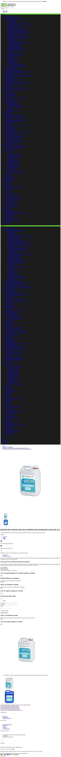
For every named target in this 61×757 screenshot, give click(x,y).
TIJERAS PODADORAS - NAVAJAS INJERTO (17, 28)
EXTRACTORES (8, 139)
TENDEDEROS (8, 164)
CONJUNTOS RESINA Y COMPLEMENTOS (17, 55)
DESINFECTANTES (9, 127)
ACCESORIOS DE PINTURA (11, 100)
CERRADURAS (8, 183)
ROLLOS (7, 118)
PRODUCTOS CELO (9, 192)
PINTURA (5, 89)
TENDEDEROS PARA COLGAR (14, 165)
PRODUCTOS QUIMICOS (10, 129)
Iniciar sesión (5, 10)
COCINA (7, 153)
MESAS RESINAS (11, 67)
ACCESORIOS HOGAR (10, 177)
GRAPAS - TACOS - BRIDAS (11, 198)
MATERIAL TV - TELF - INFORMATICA (13, 137)
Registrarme (5, 11)
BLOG (4, 442)
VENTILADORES (9, 86)
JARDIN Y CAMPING (7, 15)
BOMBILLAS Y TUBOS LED (11, 214)
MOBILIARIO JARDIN (12, 53)
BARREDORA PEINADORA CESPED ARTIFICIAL (18, 34)
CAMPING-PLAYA (9, 73)
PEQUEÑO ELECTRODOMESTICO (12, 162)
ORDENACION (8, 188)
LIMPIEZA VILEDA (9, 113)
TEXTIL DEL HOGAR (9, 179)
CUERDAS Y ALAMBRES (10, 202)
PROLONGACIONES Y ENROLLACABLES (14, 140)
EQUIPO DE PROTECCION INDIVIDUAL (11, 218)
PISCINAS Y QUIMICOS (8, 78)
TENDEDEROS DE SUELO (13, 167)
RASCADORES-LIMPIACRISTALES (12, 116)
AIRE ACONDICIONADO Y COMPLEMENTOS (15, 87)
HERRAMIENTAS (6, 144)
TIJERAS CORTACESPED (13, 27)
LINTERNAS (8, 193)
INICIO (4, 438)
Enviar (6, 612)
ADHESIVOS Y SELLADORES (11, 205)
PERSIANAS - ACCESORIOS (11, 204)
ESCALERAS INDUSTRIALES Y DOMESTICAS (15, 199)
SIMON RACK (8, 200)
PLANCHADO (8, 169)
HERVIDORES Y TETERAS (13, 157)
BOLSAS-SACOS (8, 125)
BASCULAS (7, 174)
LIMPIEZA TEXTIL (9, 130)
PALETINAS (7, 98)
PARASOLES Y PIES (12, 59)
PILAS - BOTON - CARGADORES (12, 194)
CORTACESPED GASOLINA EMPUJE (16, 37)
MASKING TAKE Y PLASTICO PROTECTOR (14, 99)
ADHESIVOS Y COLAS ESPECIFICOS (16, 107)
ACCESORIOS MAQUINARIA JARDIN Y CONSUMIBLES (20, 32)
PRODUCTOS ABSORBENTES (11, 123)
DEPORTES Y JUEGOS (7, 222)
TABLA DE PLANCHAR (13, 171)
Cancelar (2, 612)
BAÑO (4, 148)
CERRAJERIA (6, 180)
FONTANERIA (6, 208)
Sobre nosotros (5, 717)
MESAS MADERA (11, 63)
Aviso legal (5, 716)
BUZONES (7, 203)
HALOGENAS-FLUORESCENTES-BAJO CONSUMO (16, 213)
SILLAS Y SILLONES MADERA (14, 58)
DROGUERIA (6, 112)
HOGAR (4, 152)
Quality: (4, 600)
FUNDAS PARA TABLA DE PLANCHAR (16, 172)
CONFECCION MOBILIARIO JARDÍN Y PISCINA (18, 49)
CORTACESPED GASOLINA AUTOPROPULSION (18, 36)
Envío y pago (5, 725)
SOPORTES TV (8, 175)
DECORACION (8, 176)
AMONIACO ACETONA (10, 128)
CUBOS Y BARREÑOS (10, 122)
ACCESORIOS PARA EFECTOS (12, 102)
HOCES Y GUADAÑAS (12, 20)
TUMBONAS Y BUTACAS (13, 60)
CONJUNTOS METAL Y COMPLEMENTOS (17, 66)
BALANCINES (11, 57)
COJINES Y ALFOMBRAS (13, 50)
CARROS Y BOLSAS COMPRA (11, 163)
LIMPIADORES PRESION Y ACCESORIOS (16, 41)
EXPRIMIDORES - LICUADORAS (15, 154)
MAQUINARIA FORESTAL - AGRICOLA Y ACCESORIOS (20, 42)
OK (1, 575)
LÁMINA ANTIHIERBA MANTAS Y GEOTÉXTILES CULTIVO (18, 74)
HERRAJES (7, 190)
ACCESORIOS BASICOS (10, 94)
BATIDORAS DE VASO (12, 161)
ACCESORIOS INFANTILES (11, 178)
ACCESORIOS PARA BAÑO (11, 149)
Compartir (5, 536)
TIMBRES (7, 207)
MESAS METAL (11, 56)
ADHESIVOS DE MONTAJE (13, 105)
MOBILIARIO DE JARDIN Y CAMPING (13, 48)
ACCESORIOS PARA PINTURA (12, 90)
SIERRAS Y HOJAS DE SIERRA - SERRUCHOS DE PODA (20, 25)
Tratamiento (2, 603)
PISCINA (5, 440)
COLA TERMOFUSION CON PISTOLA (16, 104)
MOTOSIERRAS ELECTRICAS (14, 44)
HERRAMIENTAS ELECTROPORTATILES (14, 146)
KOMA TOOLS (8, 189)
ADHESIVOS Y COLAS (10, 103)
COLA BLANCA (8, 109)
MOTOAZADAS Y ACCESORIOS (15, 43)
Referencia (2, 568)
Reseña (2, 605)
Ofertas (4, 726)
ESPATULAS (8, 97)
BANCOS (10, 52)
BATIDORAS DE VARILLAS (14, 160)
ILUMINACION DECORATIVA (11, 210)
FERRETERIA (6, 185)
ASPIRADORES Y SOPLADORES (15, 33)
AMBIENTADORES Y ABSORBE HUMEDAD (14, 115)
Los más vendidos (6, 728)
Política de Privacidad (7, 718)
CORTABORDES (11, 35)
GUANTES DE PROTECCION (11, 220)
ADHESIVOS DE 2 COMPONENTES (12, 111)
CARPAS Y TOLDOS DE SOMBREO (15, 51)
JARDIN (4, 439)
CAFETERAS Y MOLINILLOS (14, 158)
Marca (1, 567)
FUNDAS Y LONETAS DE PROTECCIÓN (16, 65)
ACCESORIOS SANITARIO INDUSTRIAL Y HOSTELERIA (17, 131)
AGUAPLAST (8, 92)
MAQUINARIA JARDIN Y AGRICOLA (13, 30)
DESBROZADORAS (12, 39)
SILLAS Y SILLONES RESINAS (14, 68)
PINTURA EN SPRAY (9, 93)
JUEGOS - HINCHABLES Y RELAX (12, 79)
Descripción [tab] (5, 554)
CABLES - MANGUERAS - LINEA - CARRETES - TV (16, 135)
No (1, 581)
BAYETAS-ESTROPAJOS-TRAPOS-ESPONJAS (15, 120)
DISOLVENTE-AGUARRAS (11, 132)
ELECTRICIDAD (6, 217)
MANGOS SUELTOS (12, 22)
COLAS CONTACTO (9, 110)
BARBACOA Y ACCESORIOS (11, 17)
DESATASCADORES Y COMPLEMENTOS (14, 117)
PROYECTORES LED (9, 215)
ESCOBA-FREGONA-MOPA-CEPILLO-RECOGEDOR (16, 119)
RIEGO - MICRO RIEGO (10, 69)
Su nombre (2, 604)
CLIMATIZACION (6, 85)
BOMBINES (7, 182)
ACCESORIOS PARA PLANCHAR (15, 170)
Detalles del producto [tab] (7, 556)
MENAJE (7, 173)
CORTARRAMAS (11, 21)
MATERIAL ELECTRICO (8, 134)
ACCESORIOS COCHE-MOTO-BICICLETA (14, 186)
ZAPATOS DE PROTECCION (11, 201)
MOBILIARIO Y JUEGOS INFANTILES (16, 64)
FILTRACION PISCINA (10, 84)
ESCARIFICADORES (12, 40)
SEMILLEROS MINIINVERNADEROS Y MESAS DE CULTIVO (18, 71)
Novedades (5, 727)
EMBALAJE (7, 124)
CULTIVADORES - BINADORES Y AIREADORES (18, 29)
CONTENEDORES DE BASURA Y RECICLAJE (15, 126)
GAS (6, 191)
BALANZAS (10, 156)
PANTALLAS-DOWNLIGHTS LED (12, 143)
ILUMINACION (6, 209)
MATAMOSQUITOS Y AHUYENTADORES (14, 72)
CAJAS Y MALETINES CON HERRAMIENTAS (15, 145)
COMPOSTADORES (9, 77)
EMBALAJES (8, 197)
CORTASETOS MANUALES (13, 26)
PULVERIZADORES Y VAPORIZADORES (14, 70)
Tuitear (4, 537)
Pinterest (4, 538)
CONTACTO (5, 443)
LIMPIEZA (7, 114)
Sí (3, 581)
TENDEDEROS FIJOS (12, 168)
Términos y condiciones (7, 724)
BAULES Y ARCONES (12, 62)
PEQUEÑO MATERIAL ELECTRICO (12, 138)
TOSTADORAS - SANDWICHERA (15, 155)
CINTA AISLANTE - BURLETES (12, 187)
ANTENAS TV (8, 142)
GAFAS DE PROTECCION (10, 219)
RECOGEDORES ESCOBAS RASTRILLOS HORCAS (19, 23)
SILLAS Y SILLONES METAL (14, 54)
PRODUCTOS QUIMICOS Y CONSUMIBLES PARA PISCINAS (18, 82)
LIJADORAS (5, 184)
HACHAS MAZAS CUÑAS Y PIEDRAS (16, 19)
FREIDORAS (10, 159)
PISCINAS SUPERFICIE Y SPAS (12, 80)
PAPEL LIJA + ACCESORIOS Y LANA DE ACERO (15, 96)
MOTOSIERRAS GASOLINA (14, 45)
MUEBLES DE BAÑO (9, 150)
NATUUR (5, 567)
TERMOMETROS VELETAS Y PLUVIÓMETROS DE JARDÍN (18, 75)
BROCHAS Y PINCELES (10, 95)
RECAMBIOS (6, 221)
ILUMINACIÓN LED (9, 212)
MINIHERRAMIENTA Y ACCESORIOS (13, 147)
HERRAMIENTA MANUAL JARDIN (12, 18)
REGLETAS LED (8, 216)
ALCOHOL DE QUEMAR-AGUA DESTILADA (15, 133)
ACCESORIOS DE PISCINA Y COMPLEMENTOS (15, 83)
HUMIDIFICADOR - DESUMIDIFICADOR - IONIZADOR (17, 88)
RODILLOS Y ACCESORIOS (11, 101)
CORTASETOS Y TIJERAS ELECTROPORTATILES (18, 38)
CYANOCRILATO (9, 108)
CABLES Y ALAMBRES (10, 206)
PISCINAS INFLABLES (10, 81)
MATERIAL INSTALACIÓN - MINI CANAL (14, 141)
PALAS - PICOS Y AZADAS (13, 24)
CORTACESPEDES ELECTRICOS (15, 47)
